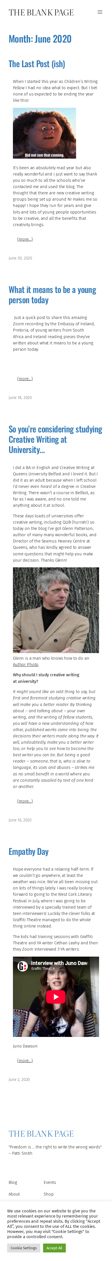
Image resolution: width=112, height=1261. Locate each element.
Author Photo (25, 664)
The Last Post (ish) (37, 63)
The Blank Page (41, 12)
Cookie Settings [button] (24, 1248)
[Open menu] (99, 12)
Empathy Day (29, 851)
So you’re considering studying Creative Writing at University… (55, 439)
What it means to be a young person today (52, 294)
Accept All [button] (55, 1248)
